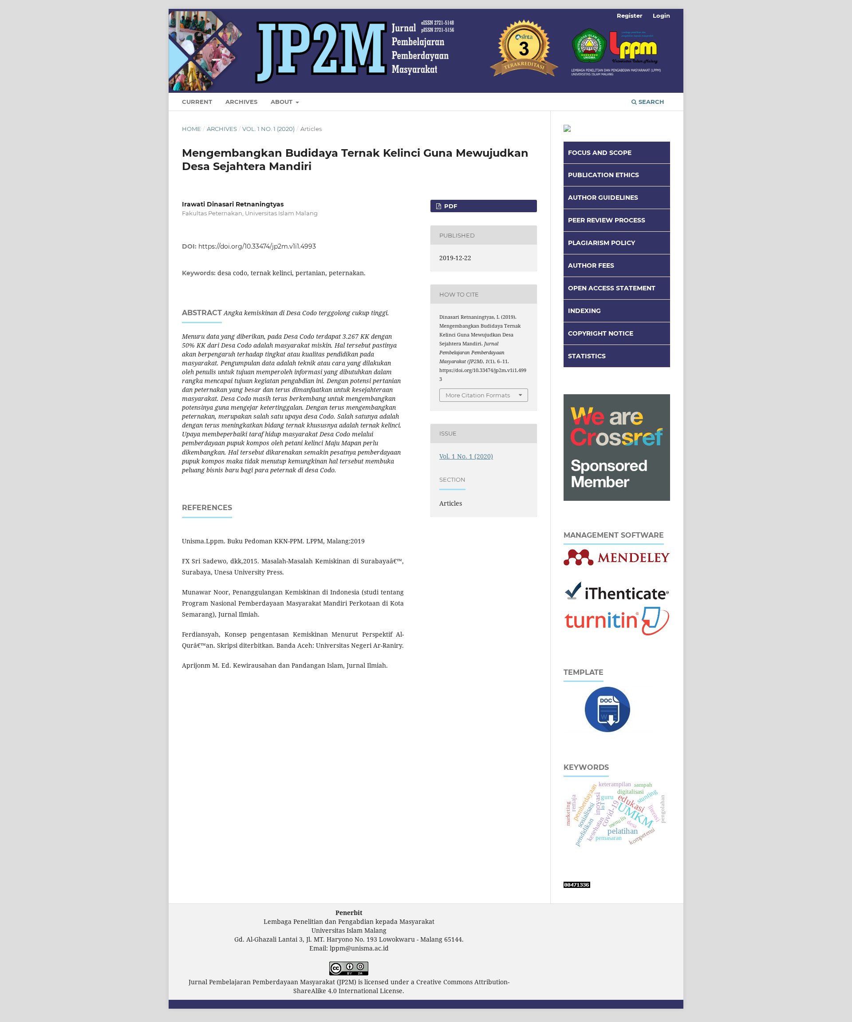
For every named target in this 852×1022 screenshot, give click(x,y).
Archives (241, 101)
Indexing (584, 311)
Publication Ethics (603, 175)
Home (191, 128)
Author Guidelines (603, 198)
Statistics (587, 356)
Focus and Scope (599, 153)
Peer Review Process (606, 220)
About (282, 101)
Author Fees (591, 265)
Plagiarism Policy (601, 243)
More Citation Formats (478, 395)
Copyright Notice (600, 333)
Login (661, 15)
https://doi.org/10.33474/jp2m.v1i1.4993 (257, 246)
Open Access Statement (611, 288)
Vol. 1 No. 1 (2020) (268, 128)
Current (197, 101)
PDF (449, 206)
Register (630, 15)
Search (650, 101)
